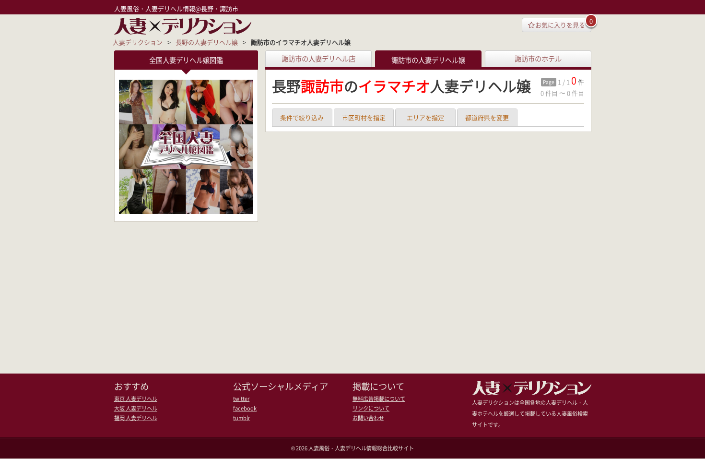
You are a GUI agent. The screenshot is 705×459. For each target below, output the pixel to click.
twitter (241, 399)
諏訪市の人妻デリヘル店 (318, 58)
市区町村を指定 (364, 117)
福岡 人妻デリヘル (135, 418)
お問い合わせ (368, 418)
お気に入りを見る (560, 24)
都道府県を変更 (487, 117)
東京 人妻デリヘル (135, 399)
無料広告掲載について (378, 399)
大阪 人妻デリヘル (135, 408)
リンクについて (370, 408)
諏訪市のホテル (538, 58)
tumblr (241, 418)
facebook (245, 408)
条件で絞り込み (302, 117)
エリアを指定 (425, 117)
